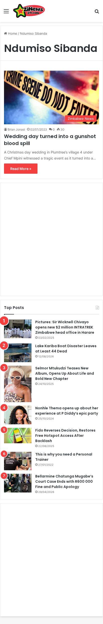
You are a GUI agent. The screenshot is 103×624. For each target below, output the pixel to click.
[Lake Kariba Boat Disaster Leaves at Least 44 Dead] (18, 352)
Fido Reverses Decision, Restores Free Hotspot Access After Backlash (65, 435)
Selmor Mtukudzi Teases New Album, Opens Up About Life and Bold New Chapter (64, 373)
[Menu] (6, 12)
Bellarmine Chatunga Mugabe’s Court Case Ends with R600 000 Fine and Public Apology (64, 481)
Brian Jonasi (16, 129)
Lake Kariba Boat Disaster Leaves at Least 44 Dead (65, 348)
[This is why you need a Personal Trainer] (18, 461)
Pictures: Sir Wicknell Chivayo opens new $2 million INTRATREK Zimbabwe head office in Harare (64, 327)
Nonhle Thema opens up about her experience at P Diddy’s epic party (66, 411)
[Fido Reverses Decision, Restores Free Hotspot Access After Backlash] (18, 435)
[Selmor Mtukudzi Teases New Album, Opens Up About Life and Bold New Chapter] (18, 384)
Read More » (20, 168)
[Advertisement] (51, 239)
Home (12, 33)
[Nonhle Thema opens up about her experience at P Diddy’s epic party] (18, 415)
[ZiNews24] (29, 10)
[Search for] (96, 12)
